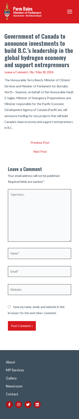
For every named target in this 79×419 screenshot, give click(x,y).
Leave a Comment (16, 72)
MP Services (15, 370)
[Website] (39, 290)
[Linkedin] (37, 404)
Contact (12, 394)
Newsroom (14, 386)
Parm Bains (23, 8)
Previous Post (40, 142)
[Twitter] (28, 404)
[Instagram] (18, 404)
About (10, 362)
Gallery (11, 378)
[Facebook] (9, 404)
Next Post (40, 151)
